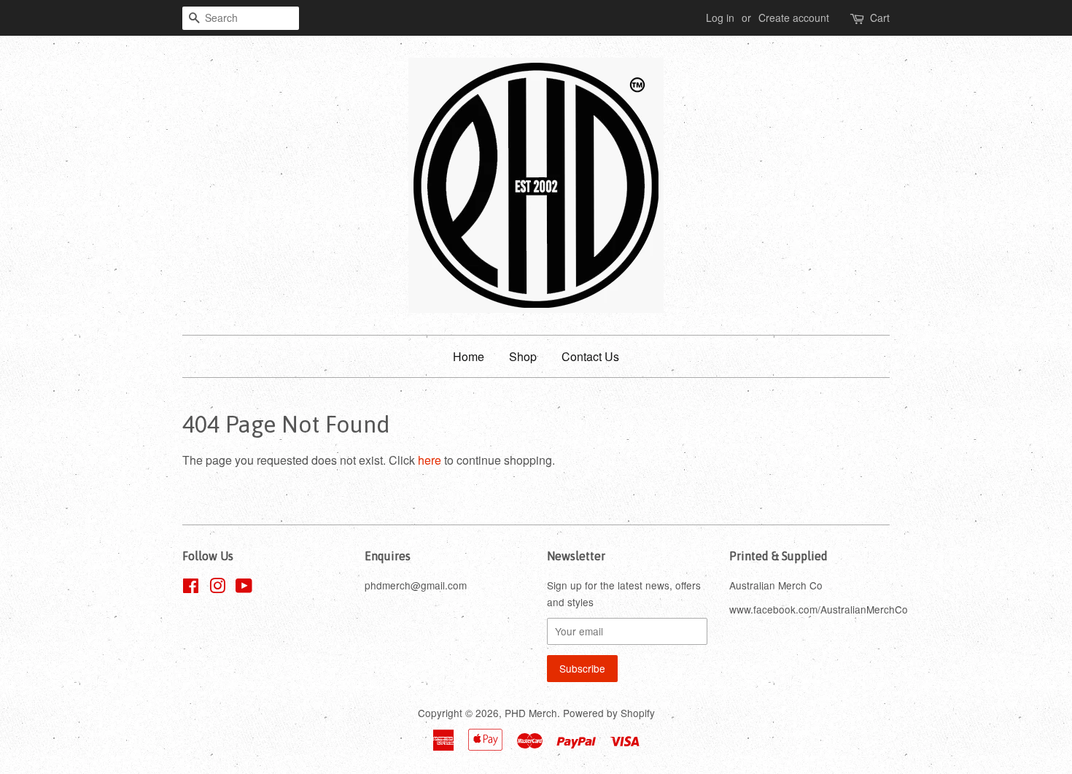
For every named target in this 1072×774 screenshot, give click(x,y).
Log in (720, 17)
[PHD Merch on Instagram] (217, 588)
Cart (880, 17)
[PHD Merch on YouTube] (244, 588)
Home (468, 356)
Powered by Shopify (609, 712)
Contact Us (590, 356)
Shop (523, 356)
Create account (793, 17)
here (429, 460)
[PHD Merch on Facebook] (190, 588)
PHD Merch (531, 712)
